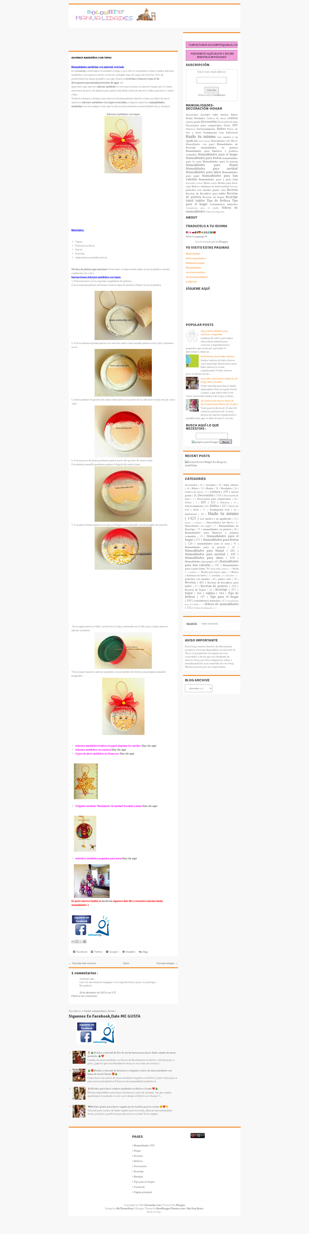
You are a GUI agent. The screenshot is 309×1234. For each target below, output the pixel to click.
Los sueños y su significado (216, 518)
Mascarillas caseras (195, 183)
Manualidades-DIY (144, 1145)
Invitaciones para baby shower (218, 356)
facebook (106, 901)
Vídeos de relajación (215, 211)
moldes (214, 183)
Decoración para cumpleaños (205, 125)
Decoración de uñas (227, 121)
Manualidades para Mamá (212, 165)
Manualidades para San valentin (212, 177)
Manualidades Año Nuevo (224, 140)
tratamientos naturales (224, 204)
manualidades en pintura (219, 147)
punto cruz (219, 190)
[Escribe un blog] (77, 941)
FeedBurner (218, 95)
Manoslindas (193, 253)
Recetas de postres (215, 586)
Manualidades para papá (199, 561)
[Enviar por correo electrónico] (73, 941)
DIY (235, 125)
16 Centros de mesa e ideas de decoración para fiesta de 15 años (219, 402)
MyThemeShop (125, 1208)
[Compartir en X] (81, 941)
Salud (190, 200)
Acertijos (206, 114)
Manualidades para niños (204, 172)
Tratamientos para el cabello (204, 208)
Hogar (137, 1150)
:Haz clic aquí (148, 745)
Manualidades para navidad (212, 168)
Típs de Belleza (219, 200)
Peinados (234, 186)
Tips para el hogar (224, 597)
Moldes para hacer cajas (214, 572)
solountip (80, 70)
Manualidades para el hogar (218, 154)
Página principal (143, 1192)
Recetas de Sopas (214, 197)
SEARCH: (192, 623)
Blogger (223, 241)
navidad (225, 186)
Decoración (209, 122)
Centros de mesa (217, 118)
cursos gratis (193, 121)
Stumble (130, 951)
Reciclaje (232, 197)
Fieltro (222, 129)
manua (207, 141)
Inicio (126, 963)
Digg (145, 951)
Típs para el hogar (144, 1181)
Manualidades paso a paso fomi (218, 179)
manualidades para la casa (214, 543)
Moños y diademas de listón (206, 186)
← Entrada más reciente (82, 963)
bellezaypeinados (196, 258)
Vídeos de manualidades (222, 604)
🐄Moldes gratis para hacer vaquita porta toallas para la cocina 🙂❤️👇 (128, 1106)
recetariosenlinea (195, 272)
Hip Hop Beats (195, 1208)
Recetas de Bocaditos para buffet (206, 193)
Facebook (81, 951)
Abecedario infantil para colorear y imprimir (214, 332)
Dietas (228, 125)
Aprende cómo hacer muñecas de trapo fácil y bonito (219, 380)
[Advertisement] (97, 41)
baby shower (222, 114)
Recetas (232, 190)
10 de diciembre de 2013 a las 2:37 (97, 992)
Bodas (190, 118)
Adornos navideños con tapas (91, 57)
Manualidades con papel (201, 144)
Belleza (138, 1161)
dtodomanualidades (197, 276)
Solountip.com (152, 1205)
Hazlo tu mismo (201, 136)
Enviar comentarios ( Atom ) (100, 1011)
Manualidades (193, 267)
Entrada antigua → (167, 963)
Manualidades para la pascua (220, 161)
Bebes (234, 114)
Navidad (138, 1176)
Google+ (113, 951)
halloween (232, 132)
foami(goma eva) (214, 132)
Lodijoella (191, 281)
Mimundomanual (195, 263)
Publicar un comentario (84, 996)
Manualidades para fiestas (204, 158)
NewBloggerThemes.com (170, 1208)
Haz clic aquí (119, 749)
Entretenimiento (207, 129)
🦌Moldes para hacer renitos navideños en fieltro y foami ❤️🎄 (122, 1088)
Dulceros (191, 129)
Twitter (97, 951)
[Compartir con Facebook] (85, 941)
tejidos (201, 200)
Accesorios (193, 114)
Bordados (200, 118)
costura (232, 118)
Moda (207, 183)
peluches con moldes (199, 190)
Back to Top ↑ (154, 1211)
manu (201, 141)
